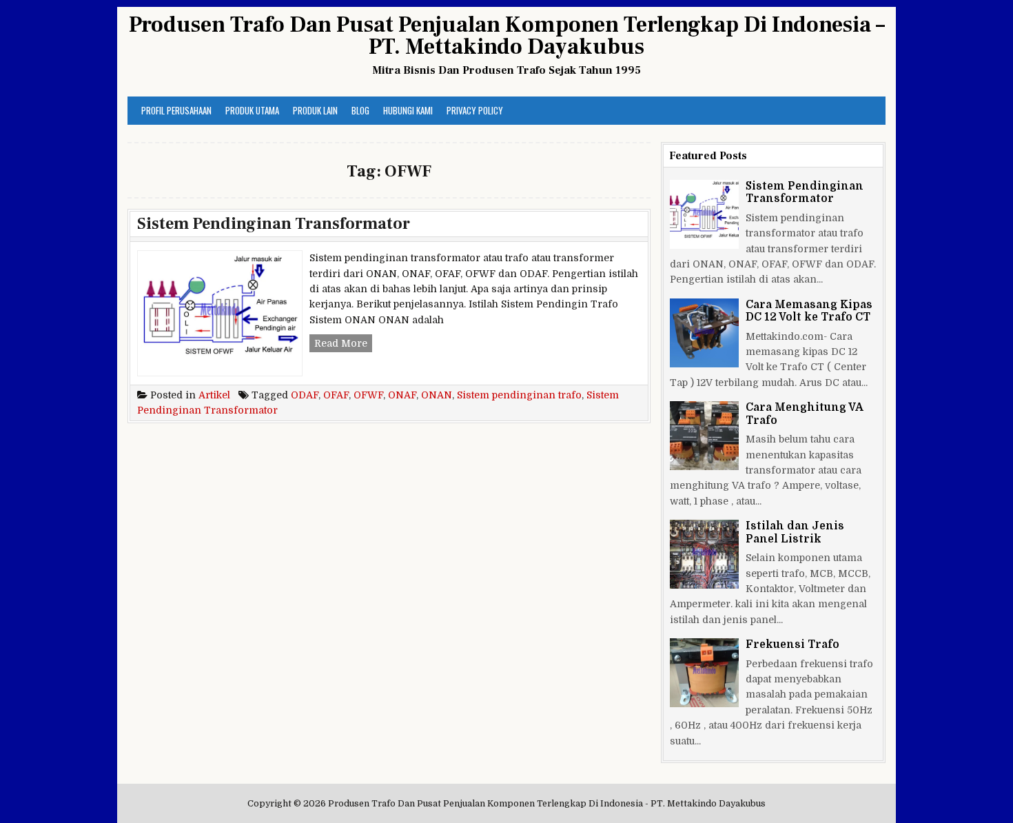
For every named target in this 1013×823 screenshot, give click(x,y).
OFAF (336, 394)
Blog (360, 110)
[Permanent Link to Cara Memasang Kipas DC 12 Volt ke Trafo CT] (704, 332)
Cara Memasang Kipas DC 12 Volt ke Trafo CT (809, 310)
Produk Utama (252, 110)
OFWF (368, 394)
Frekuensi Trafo (792, 644)
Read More (343, 344)
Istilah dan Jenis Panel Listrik (795, 532)
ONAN (436, 394)
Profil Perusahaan (176, 110)
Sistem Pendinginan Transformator (273, 223)
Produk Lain (315, 110)
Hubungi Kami (408, 110)
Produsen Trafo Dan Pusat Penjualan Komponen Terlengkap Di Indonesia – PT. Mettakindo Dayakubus (507, 36)
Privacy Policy (475, 110)
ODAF (304, 394)
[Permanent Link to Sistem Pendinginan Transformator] (704, 214)
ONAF (402, 394)
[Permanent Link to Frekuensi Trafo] (704, 672)
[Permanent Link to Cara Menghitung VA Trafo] (704, 435)
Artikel (214, 394)
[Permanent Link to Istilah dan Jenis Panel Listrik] (704, 554)
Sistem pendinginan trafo (519, 394)
